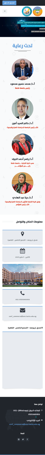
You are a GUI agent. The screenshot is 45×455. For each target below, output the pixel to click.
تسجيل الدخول (9, 3)
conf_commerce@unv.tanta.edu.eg (24, 424)
